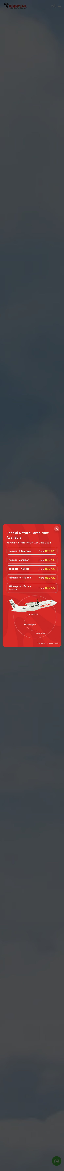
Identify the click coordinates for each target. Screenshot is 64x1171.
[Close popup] (56, 528)
